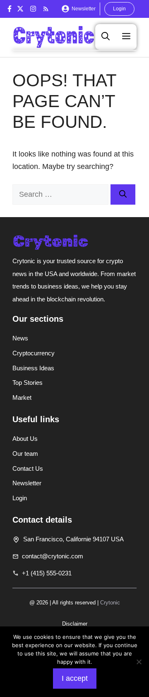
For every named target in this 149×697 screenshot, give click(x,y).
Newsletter (84, 9)
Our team (25, 453)
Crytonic (110, 602)
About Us (25, 438)
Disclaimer (74, 624)
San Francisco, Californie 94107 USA (73, 539)
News (20, 338)
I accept (75, 678)
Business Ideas (33, 368)
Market (21, 397)
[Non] (139, 662)
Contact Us (27, 468)
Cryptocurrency (33, 353)
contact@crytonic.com (52, 556)
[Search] (123, 194)
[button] (105, 36)
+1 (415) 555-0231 (47, 573)
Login (119, 9)
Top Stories (27, 382)
